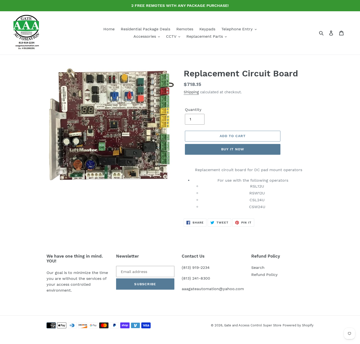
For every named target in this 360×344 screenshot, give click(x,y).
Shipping (191, 92)
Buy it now (232, 149)
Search (257, 267)
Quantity (193, 109)
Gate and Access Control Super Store (252, 325)
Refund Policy (264, 274)
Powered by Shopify (298, 325)
